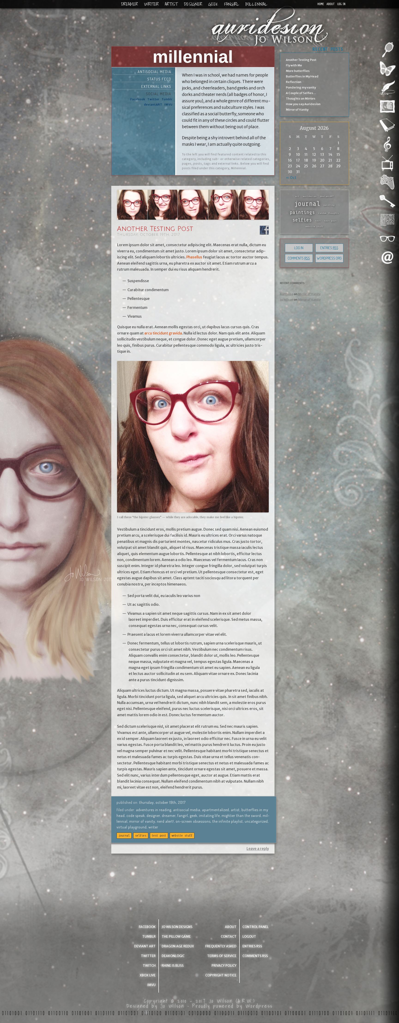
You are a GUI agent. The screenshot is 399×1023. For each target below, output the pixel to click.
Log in (341, 4)
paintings (302, 212)
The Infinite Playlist (227, 821)
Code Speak (136, 815)
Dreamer (129, 4)
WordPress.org (329, 258)
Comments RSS (255, 956)
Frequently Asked (220, 946)
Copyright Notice (220, 975)
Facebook (137, 99)
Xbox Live (148, 975)
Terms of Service (221, 956)
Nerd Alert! (165, 821)
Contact (228, 936)
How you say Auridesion (303, 104)
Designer (193, 4)
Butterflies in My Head (302, 76)
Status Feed (159, 79)
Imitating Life (209, 815)
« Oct (291, 177)
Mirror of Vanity (142, 821)
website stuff (182, 835)
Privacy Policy (224, 966)
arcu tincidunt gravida (163, 333)
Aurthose (286, 294)
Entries (329, 247)
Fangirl (231, 4)
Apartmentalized (215, 809)
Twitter (153, 99)
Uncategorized (256, 821)
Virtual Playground (132, 827)
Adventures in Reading (153, 809)
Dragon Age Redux (178, 946)
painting (329, 205)
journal (124, 835)
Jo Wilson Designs (177, 927)
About (330, 4)
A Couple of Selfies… (301, 93)
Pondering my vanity (301, 87)
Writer (151, 4)
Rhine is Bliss (173, 966)
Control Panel (255, 927)
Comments (299, 258)
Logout (249, 936)
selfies (140, 835)
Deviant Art (145, 946)
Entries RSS (252, 946)
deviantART (153, 104)
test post (159, 835)
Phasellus (194, 257)
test (318, 220)
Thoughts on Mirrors (300, 99)
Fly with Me (294, 65)
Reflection (293, 82)
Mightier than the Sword (241, 815)
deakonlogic (173, 956)
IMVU (168, 104)
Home (320, 4)
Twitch (149, 966)
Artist (171, 4)
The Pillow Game (176, 936)
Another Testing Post (155, 228)
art (297, 196)
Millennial (256, 4)
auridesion (310, 196)
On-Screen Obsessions (193, 821)
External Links (156, 86)
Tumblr (167, 99)
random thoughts (328, 213)
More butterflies (298, 71)
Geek (213, 4)
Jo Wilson (286, 300)
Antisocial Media (154, 71)
